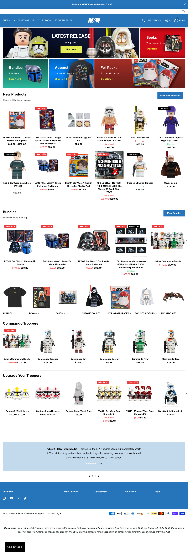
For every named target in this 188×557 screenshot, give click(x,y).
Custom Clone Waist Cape (79, 411)
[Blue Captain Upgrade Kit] (171, 393)
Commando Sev (79, 359)
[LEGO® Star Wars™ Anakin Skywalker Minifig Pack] (78, 165)
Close (185, 4)
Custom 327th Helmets (17, 411)
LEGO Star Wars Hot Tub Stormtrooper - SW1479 (109, 139)
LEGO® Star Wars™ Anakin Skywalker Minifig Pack (78, 184)
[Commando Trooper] (48, 341)
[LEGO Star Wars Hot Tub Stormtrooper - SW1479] (109, 120)
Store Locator (71, 491)
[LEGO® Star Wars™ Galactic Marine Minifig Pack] (17, 120)
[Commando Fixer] (140, 341)
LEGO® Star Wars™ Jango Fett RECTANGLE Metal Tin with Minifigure (48, 140)
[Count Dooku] (171, 165)
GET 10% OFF (15, 547)
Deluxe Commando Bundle (168, 261)
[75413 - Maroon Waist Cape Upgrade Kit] (140, 393)
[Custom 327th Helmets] (17, 393)
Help (157, 491)
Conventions (101, 491)
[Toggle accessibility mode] (183, 11)
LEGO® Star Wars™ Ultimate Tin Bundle (20, 263)
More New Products (170, 95)
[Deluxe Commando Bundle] (168, 240)
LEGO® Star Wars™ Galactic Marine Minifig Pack (17, 139)
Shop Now (71, 49)
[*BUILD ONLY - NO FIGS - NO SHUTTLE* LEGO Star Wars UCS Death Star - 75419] (109, 165)
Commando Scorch (109, 359)
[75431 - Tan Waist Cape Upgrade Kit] (109, 393)
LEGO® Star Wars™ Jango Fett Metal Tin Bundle (48, 184)
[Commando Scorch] (109, 341)
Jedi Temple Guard (140, 137)
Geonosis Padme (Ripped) (140, 183)
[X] (18, 498)
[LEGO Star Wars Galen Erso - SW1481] (17, 165)
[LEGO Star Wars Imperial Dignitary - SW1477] (171, 120)
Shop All (8, 20)
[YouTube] (11, 498)
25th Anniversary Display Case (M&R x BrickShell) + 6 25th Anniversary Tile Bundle (130, 264)
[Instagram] (4, 498)
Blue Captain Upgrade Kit (170, 411)
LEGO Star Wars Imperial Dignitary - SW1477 (170, 139)
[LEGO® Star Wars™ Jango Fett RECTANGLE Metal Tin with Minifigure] (48, 120)
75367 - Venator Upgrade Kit (78, 139)
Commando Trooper (48, 359)
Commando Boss (170, 359)
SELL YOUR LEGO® (41, 20)
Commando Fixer (140, 359)
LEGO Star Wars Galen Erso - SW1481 (17, 184)
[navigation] (186, 240)
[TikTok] (25, 498)
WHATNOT (23, 20)
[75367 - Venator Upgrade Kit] (78, 120)
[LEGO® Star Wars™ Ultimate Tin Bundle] (20, 240)
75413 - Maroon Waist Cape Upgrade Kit (140, 412)
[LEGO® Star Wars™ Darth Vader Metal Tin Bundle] (94, 240)
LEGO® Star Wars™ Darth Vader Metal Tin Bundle (94, 263)
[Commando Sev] (78, 341)
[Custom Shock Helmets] (48, 393)
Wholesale (130, 491)
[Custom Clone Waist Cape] (78, 393)
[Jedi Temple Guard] (140, 120)
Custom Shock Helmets (47, 411)
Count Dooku (170, 183)
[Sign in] (168, 20)
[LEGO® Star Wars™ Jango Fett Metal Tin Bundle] (48, 165)
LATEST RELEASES (63, 20)
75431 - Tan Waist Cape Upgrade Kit (109, 412)
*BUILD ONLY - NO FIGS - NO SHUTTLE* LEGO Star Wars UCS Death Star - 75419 (109, 187)
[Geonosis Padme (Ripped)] (140, 165)
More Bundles (174, 213)
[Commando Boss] (171, 341)
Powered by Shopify (34, 513)
